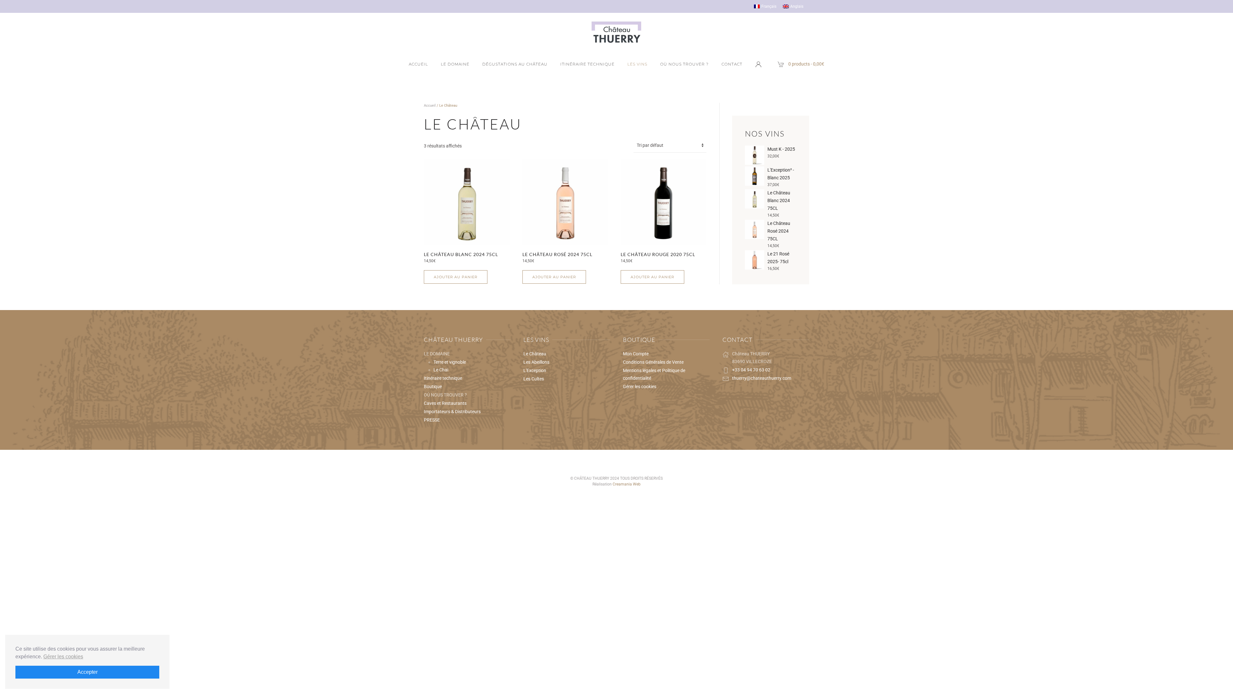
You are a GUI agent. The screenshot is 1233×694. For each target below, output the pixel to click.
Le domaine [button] (455, 64)
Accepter (87, 672)
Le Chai (440, 369)
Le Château (534, 353)
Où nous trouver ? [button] (684, 64)
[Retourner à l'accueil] (616, 32)
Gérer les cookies (639, 386)
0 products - (806, 64)
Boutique (433, 386)
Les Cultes (533, 378)
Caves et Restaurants (445, 403)
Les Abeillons (536, 362)
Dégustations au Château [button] (514, 64)
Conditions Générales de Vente (653, 362)
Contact (731, 64)
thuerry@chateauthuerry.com (761, 378)
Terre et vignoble (449, 362)
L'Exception (534, 370)
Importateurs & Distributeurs (452, 411)
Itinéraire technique (587, 64)
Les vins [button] (637, 64)
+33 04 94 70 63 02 (751, 369)
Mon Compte (636, 353)
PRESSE (432, 420)
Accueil (418, 64)
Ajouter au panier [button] (455, 277)
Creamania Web (627, 484)
